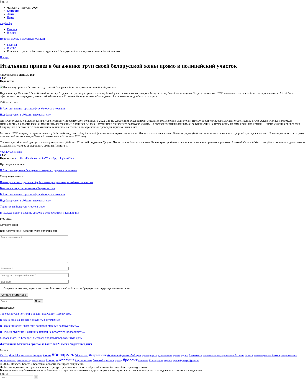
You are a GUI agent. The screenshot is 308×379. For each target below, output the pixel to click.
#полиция (52, 360)
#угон (176, 360)
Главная (12, 29)
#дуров (184, 355)
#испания (229, 355)
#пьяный (98, 360)
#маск (283, 356)
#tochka (14, 355)
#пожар (35, 361)
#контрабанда (260, 355)
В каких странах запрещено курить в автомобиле (30, 319)
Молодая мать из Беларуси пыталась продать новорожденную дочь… (42, 337)
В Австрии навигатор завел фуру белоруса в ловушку (32, 108)
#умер (183, 360)
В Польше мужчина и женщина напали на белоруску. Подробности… (42, 331)
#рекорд (118, 360)
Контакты (13, 10)
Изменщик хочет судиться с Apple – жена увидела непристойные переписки (46, 182)
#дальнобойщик (130, 355)
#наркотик (291, 355)
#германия (98, 355)
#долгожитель (165, 355)
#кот (268, 355)
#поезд (28, 361)
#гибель (113, 355)
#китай (249, 355)
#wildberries (26, 355)
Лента (10, 14)
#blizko (4, 355)
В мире (11, 32)
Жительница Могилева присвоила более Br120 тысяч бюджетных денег (46, 343)
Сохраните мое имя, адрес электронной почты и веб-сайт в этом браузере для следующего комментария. (67, 288)
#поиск (42, 361)
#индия (220, 356)
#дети (153, 355)
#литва (275, 355)
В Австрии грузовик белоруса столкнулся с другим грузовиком (38, 170)
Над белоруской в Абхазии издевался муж (25, 114)
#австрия (37, 355)
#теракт (159, 361)
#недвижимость (8, 360)
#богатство (81, 355)
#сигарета (143, 360)
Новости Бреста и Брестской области (22, 38)
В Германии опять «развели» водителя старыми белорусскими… (39, 325)
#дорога (176, 356)
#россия (130, 360)
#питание (21, 361)
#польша (66, 360)
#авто (47, 355)
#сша (152, 360)
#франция (193, 360)
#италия (17, 151)
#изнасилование (210, 356)
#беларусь (6, 151)
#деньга (145, 356)
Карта (10, 17)
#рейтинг (109, 360)
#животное (195, 355)
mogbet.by (6, 23)
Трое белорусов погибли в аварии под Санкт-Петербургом (35, 313)
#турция (168, 360)
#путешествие (83, 360)
